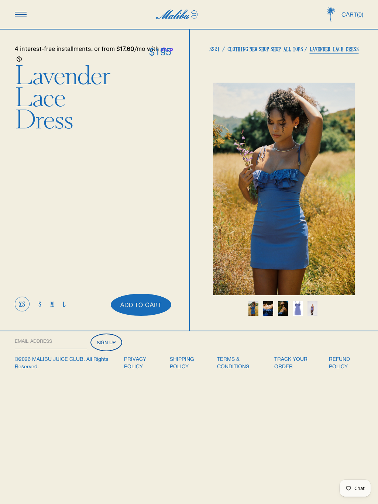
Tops (298, 49)
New (253, 49)
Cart (352, 14)
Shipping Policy (182, 362)
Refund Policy (339, 362)
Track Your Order (290, 362)
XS (22, 304)
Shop (264, 49)
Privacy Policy (135, 362)
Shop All (281, 49)
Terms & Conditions (233, 362)
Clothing (237, 49)
